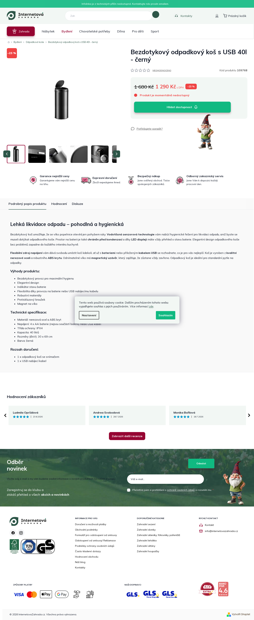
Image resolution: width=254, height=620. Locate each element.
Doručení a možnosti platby (90, 524)
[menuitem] (20, 31)
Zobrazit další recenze (127, 436)
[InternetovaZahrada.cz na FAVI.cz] (208, 590)
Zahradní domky (146, 529)
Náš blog (80, 562)
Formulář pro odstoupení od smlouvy (96, 535)
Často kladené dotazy (88, 551)
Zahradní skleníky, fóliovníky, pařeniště (158, 535)
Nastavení (89, 315)
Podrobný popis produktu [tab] (27, 204)
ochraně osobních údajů (181, 490)
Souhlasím (166, 315)
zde (151, 306)
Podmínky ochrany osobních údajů (94, 545)
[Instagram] (20, 532)
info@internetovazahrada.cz (221, 531)
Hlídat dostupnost (179, 107)
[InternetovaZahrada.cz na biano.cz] (224, 590)
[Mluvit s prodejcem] (147, 129)
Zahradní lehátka (147, 540)
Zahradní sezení (146, 524)
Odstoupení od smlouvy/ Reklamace (95, 540)
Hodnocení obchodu (86, 556)
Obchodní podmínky (86, 529)
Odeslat (201, 463)
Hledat (155, 14)
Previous (5, 415)
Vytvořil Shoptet (241, 614)
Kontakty (186, 16)
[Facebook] (13, 532)
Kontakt (209, 525)
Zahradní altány (146, 545)
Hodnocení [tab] (59, 204)
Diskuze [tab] (77, 204)
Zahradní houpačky (148, 551)
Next (249, 415)
